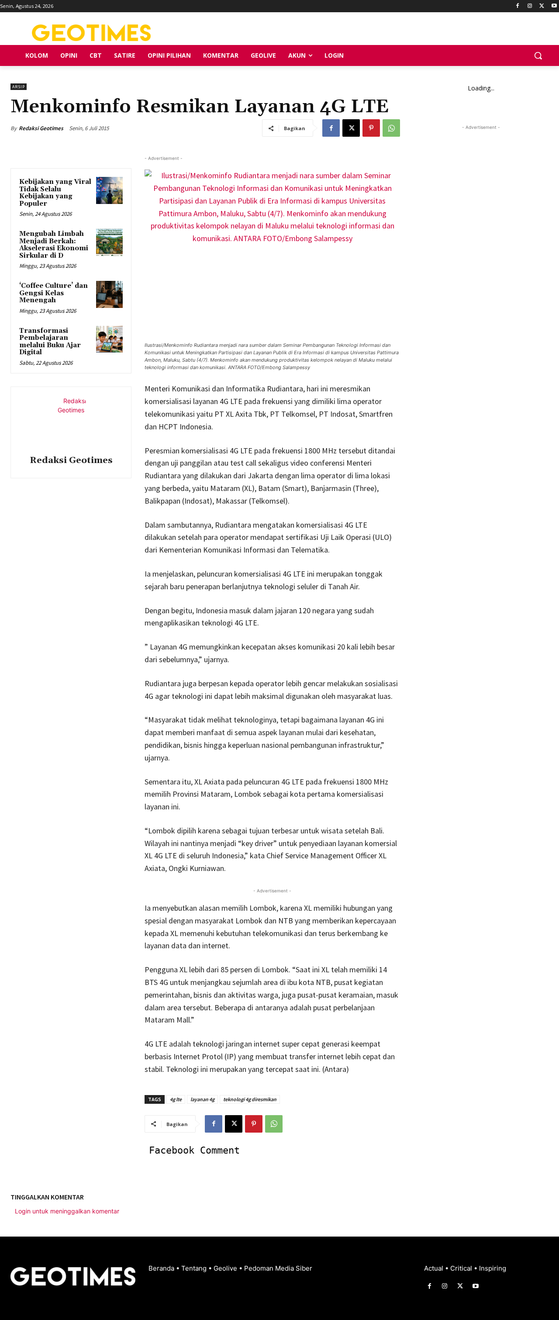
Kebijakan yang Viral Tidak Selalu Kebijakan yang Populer (55, 193)
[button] (538, 55)
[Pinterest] (371, 128)
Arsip (18, 87)
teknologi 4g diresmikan (249, 1099)
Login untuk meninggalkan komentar (67, 1211)
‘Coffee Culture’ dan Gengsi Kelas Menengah (53, 293)
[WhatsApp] (391, 128)
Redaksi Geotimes (41, 128)
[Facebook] (518, 6)
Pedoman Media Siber (278, 1268)
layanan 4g (202, 1099)
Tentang (194, 1268)
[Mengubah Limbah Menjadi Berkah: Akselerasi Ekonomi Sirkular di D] (109, 242)
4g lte (176, 1099)
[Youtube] (554, 6)
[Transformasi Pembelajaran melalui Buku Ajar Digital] (109, 339)
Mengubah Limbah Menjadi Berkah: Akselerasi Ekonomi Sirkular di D (53, 245)
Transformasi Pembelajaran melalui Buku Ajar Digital (50, 342)
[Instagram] (530, 6)
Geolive (226, 1268)
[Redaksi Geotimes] (71, 422)
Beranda (162, 1268)
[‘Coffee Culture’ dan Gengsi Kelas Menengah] (109, 294)
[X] (542, 6)
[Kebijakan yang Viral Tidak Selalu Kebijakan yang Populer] (109, 190)
